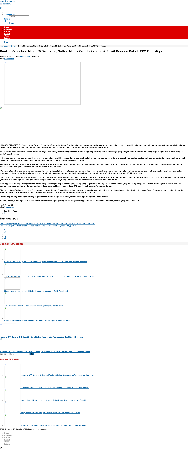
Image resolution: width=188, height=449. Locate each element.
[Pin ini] (5, 234)
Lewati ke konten (7, 1)
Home (6, 433)
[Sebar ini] (4, 230)
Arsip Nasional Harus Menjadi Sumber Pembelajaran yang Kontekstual (33, 306)
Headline (8, 435)
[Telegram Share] (5, 236)
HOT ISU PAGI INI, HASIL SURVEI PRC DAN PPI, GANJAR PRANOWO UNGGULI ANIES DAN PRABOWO (47, 224)
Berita (7, 440)
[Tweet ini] (5, 232)
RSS (12, 23)
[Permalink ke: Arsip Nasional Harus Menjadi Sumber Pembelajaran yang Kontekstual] (12, 304)
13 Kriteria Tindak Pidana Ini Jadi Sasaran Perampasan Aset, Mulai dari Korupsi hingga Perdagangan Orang (49, 276)
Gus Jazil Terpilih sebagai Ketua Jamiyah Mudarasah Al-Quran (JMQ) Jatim (38, 226)
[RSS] (5, 213)
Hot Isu (7, 437)
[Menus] (1, 6)
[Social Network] (5, 21)
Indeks (7, 444)
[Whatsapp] (5, 238)
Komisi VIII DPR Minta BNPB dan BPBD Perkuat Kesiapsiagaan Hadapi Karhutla (37, 320)
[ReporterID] (5, 4)
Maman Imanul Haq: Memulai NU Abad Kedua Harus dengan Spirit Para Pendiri (36, 291)
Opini (6, 442)
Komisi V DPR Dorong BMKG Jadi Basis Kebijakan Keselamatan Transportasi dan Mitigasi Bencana (45, 262)
